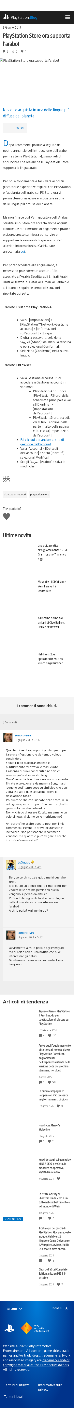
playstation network (15, 494)
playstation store (39, 494)
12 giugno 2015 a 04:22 (30, 937)
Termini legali (13, 1396)
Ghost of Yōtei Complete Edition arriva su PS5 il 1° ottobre (53, 1273)
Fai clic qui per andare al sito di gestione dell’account (42, 441)
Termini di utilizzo (17, 1385)
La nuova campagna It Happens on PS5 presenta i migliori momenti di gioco (54, 1095)
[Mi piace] (50, 1035)
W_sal (20, 127)
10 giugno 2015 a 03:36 (27, 740)
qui (23, 251)
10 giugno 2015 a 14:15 (29, 867)
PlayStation (24, 17)
